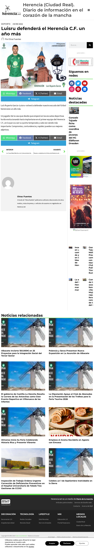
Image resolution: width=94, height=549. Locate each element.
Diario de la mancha (84, 499)
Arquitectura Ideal (7, 523)
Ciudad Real (80, 522)
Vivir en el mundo (45, 523)
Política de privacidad (63, 537)
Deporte (6, 24)
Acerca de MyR (87, 506)
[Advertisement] (41, 174)
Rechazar (67, 543)
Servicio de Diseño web (83, 502)
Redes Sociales (25, 519)
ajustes (31, 547)
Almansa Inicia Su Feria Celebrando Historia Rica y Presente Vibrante (19, 441)
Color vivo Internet (21, 536)
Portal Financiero (64, 523)
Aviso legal (51, 537)
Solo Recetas (44, 519)
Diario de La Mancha (83, 525)
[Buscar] (90, 45)
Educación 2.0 (63, 519)
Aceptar (52, 543)
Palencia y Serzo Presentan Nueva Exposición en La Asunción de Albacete (69, 352)
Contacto (76, 506)
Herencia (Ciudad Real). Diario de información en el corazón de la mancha (53, 10)
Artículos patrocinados (64, 502)
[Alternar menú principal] (89, 10)
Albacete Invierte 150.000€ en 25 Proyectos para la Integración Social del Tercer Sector (21, 353)
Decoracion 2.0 (6, 519)
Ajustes (82, 543)
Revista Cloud (25, 523)
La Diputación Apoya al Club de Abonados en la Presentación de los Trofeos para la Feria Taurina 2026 (70, 396)
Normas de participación (80, 537)
